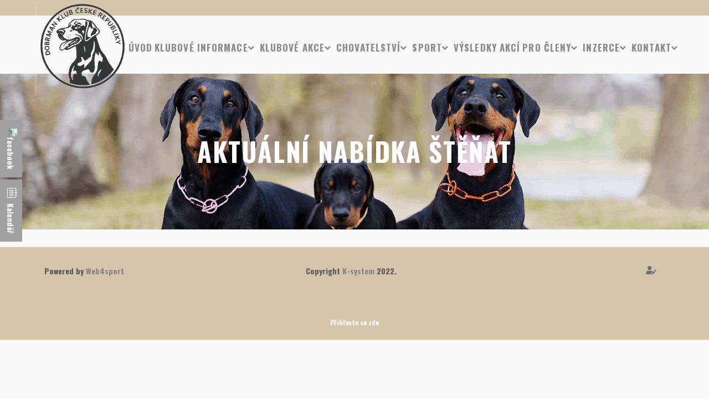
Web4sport (105, 271)
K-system (358, 271)
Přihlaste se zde (354, 322)
